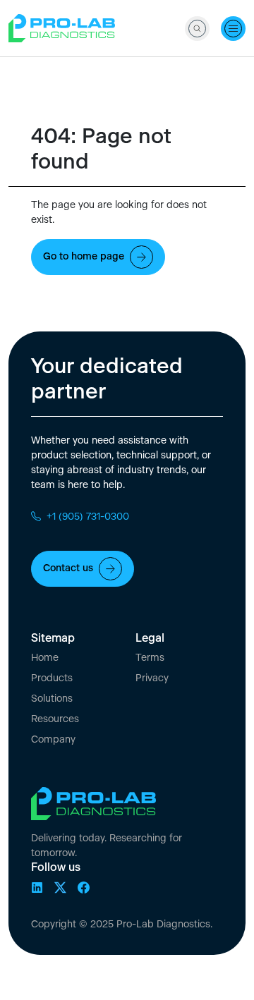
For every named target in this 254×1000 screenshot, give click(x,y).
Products (52, 678)
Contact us (68, 568)
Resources (55, 719)
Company (53, 740)
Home (45, 658)
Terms (149, 658)
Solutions (52, 699)
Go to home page (83, 257)
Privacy (152, 678)
